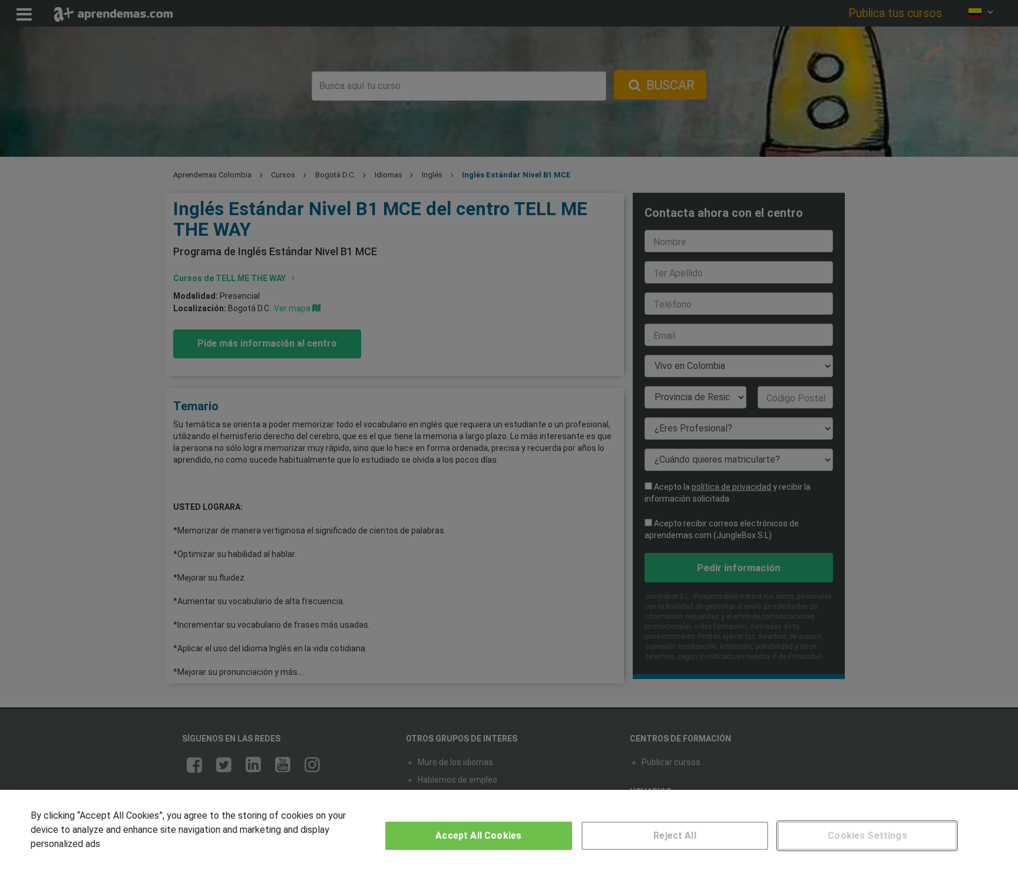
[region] (509, 830)
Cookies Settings (867, 835)
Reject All (674, 835)
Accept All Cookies (478, 835)
